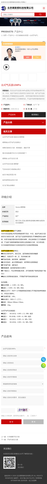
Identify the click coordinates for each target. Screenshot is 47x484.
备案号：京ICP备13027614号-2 (24, 478)
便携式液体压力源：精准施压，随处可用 (16, 148)
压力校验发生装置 (22, 35)
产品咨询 (11, 115)
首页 (5, 35)
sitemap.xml (16, 480)
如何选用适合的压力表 (10, 180)
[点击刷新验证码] (22, 410)
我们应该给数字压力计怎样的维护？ (14, 153)
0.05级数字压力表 (13, 437)
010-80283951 (43, 359)
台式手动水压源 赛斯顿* (10, 164)
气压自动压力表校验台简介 (11, 169)
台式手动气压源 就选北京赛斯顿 (13, 137)
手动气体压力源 (12, 439)
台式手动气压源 (35, 35)
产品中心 (11, 35)
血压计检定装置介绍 (9, 174)
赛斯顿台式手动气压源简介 (11, 142)
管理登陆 (39, 478)
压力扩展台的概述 (8, 185)
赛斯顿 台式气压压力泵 (10, 158)
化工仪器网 (32, 480)
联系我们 (35, 115)
